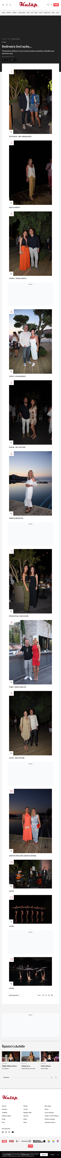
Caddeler (14, 12)
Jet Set (40, 12)
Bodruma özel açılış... (14, 995)
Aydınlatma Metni (50, 1122)
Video (57, 12)
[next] (56, 1077)
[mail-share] (12, 60)
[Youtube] (13, 1132)
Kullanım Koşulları (50, 1119)
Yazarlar (25, 1116)
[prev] (51, 1077)
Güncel (3, 12)
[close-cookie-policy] (58, 1154)
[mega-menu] (51, 5)
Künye (46, 1109)
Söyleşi (36, 12)
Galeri (53, 12)
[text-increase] (15, 60)
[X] (9, 1132)
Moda (28, 12)
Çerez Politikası (49, 1112)
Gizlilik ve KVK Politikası (52, 1116)
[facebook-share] (3, 60)
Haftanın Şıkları (21, 12)
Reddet (52, 1154)
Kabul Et (44, 1154)
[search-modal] (48, 5)
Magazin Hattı (47, 12)
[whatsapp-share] (9, 60)
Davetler (9, 12)
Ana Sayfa (4, 38)
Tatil (32, 12)
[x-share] (6, 60)
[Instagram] (3, 1132)
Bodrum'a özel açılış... (16, 38)
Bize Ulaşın (48, 1106)
